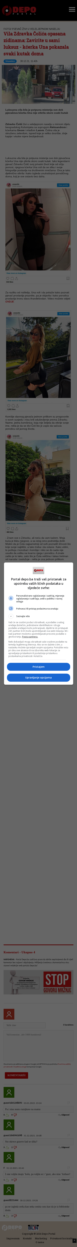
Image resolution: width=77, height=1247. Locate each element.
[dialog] (38, 623)
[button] (38, 616)
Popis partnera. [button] (30, 636)
